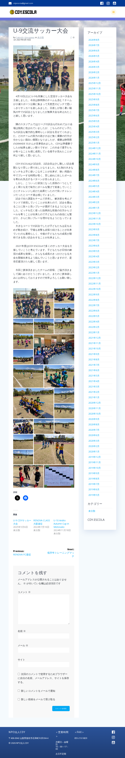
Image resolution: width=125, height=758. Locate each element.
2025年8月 (93, 104)
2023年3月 (93, 261)
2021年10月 (94, 348)
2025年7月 (93, 110)
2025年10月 (94, 94)
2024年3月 (93, 196)
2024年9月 (93, 164)
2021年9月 (93, 354)
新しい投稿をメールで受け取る (38, 699)
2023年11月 (94, 218)
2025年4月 (93, 126)
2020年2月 (93, 446)
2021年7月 (93, 364)
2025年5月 (93, 121)
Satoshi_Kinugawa (25, 37)
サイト (21, 659)
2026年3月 (93, 66)
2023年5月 (93, 251)
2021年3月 (93, 386)
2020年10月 (94, 413)
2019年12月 (94, 456)
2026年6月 (93, 50)
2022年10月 (94, 288)
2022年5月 (93, 316)
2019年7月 (93, 484)
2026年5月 (93, 55)
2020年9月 (93, 419)
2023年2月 (93, 267)
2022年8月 (93, 299)
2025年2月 (93, 137)
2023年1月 (93, 272)
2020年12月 (94, 402)
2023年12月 (94, 213)
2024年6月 (93, 180)
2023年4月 (93, 256)
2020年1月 (93, 451)
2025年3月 (93, 131)
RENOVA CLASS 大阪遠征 (41, 522)
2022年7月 (93, 305)
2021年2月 (93, 391)
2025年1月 (93, 142)
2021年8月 (93, 359)
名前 (22, 631)
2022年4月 (93, 321)
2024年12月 (94, 148)
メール (23, 645)
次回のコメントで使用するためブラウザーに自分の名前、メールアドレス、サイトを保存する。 (43, 678)
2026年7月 (93, 45)
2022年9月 (93, 294)
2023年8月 (93, 234)
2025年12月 (94, 83)
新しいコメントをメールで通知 (38, 690)
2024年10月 (94, 158)
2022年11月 (94, 283)
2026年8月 (93, 39)
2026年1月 (93, 77)
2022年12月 (94, 278)
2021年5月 (93, 375)
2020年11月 (94, 408)
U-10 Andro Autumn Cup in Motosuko (61, 523)
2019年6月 (93, 489)
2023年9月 (93, 229)
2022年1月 (93, 332)
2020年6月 (93, 435)
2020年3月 (93, 440)
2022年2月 (93, 326)
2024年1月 (93, 207)
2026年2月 (93, 72)
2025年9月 (93, 99)
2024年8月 (93, 169)
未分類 (40, 37)
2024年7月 (93, 175)
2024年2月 (93, 202)
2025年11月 (94, 88)
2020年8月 (93, 424)
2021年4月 (93, 381)
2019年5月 (93, 494)
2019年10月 (94, 467)
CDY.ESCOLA (96, 520)
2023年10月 (94, 223)
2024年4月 (93, 191)
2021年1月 (93, 397)
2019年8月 (93, 478)
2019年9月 (93, 473)
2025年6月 (93, 115)
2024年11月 (94, 153)
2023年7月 (93, 240)
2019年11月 (94, 462)
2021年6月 (93, 370)
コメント (24, 592)
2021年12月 (94, 337)
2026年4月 (93, 61)
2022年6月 (93, 310)
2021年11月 (94, 343)
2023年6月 (93, 245)
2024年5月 (93, 186)
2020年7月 (93, 429)
